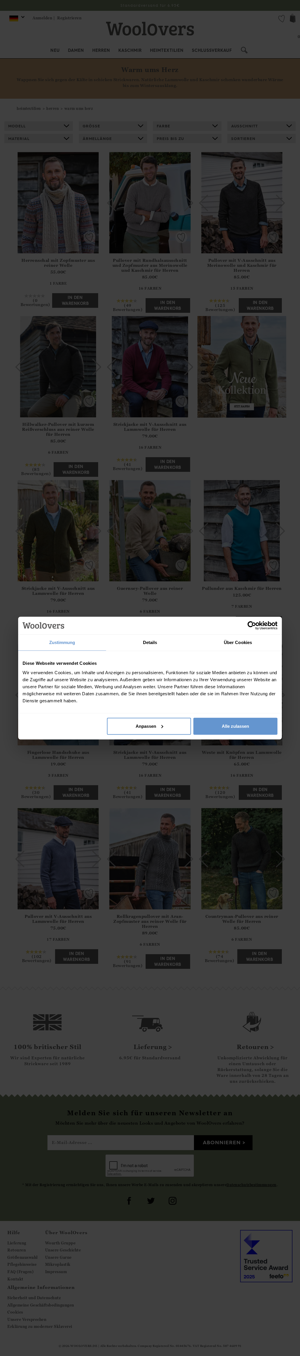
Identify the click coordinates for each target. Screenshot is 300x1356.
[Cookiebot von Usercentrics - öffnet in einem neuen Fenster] (251, 625)
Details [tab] (150, 642)
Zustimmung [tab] (62, 642)
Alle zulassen (235, 725)
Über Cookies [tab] (238, 642)
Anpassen (146, 725)
